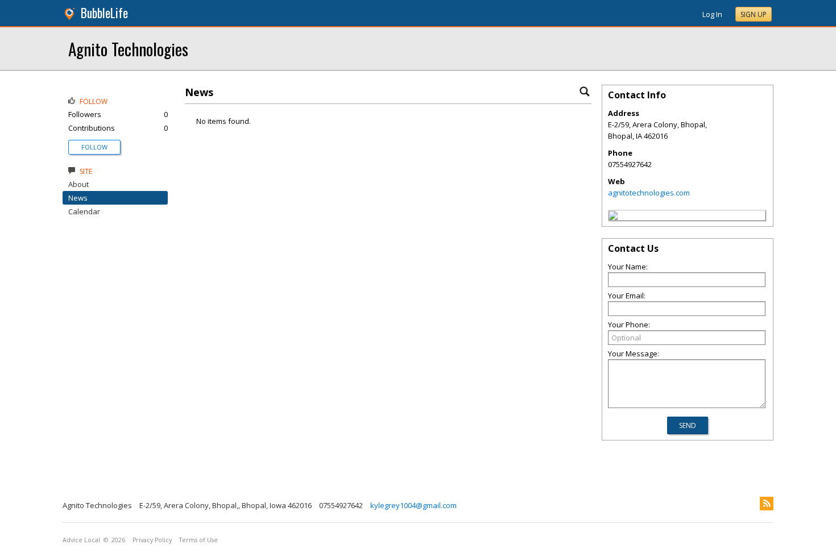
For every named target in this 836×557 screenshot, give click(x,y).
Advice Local (81, 540)
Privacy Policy (152, 540)
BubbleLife (104, 13)
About (78, 184)
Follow (94, 147)
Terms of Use (198, 540)
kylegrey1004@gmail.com (413, 505)
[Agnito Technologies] (613, 217)
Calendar (84, 211)
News (78, 198)
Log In (712, 14)
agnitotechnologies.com (649, 193)
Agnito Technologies (128, 48)
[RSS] (766, 503)
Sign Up (753, 14)
